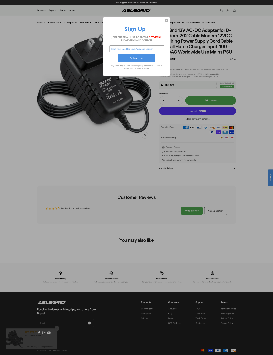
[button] (166, 20)
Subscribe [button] (136, 58)
